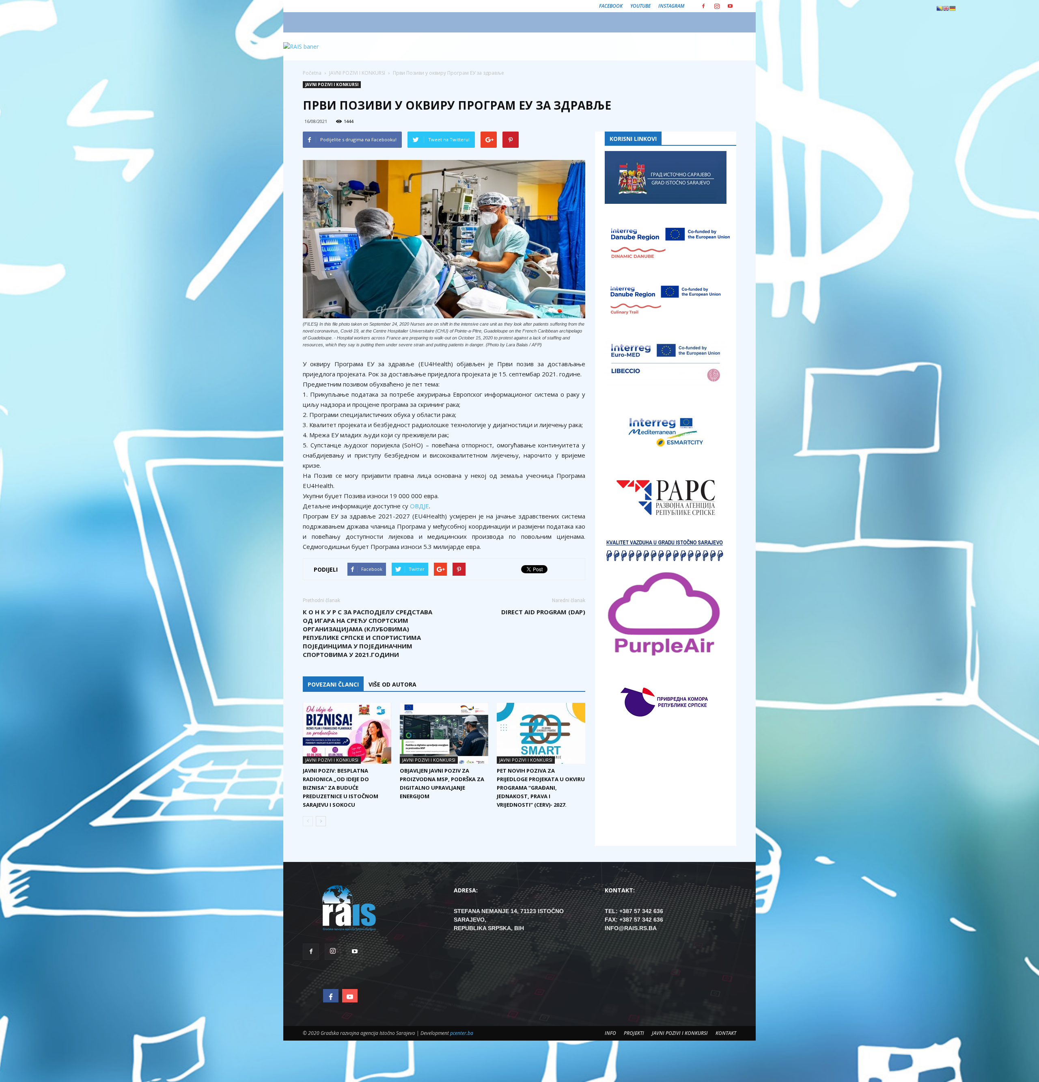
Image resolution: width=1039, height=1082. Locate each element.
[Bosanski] (939, 8)
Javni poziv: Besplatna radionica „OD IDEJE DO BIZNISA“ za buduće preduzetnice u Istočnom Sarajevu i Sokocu (340, 787)
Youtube (640, 5)
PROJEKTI (634, 1033)
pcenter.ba (461, 1033)
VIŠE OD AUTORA (392, 684)
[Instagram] (717, 6)
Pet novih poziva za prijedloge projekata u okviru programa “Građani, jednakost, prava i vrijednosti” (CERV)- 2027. (541, 787)
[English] (946, 8)
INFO (610, 1033)
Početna (312, 72)
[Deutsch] (952, 8)
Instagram (671, 5)
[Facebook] (703, 6)
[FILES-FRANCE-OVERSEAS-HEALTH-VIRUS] (444, 239)
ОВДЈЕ (419, 506)
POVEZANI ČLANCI (333, 684)
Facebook (611, 5)
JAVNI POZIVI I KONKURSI (331, 84)
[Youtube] (730, 6)
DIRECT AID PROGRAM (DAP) (543, 612)
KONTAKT (726, 1033)
